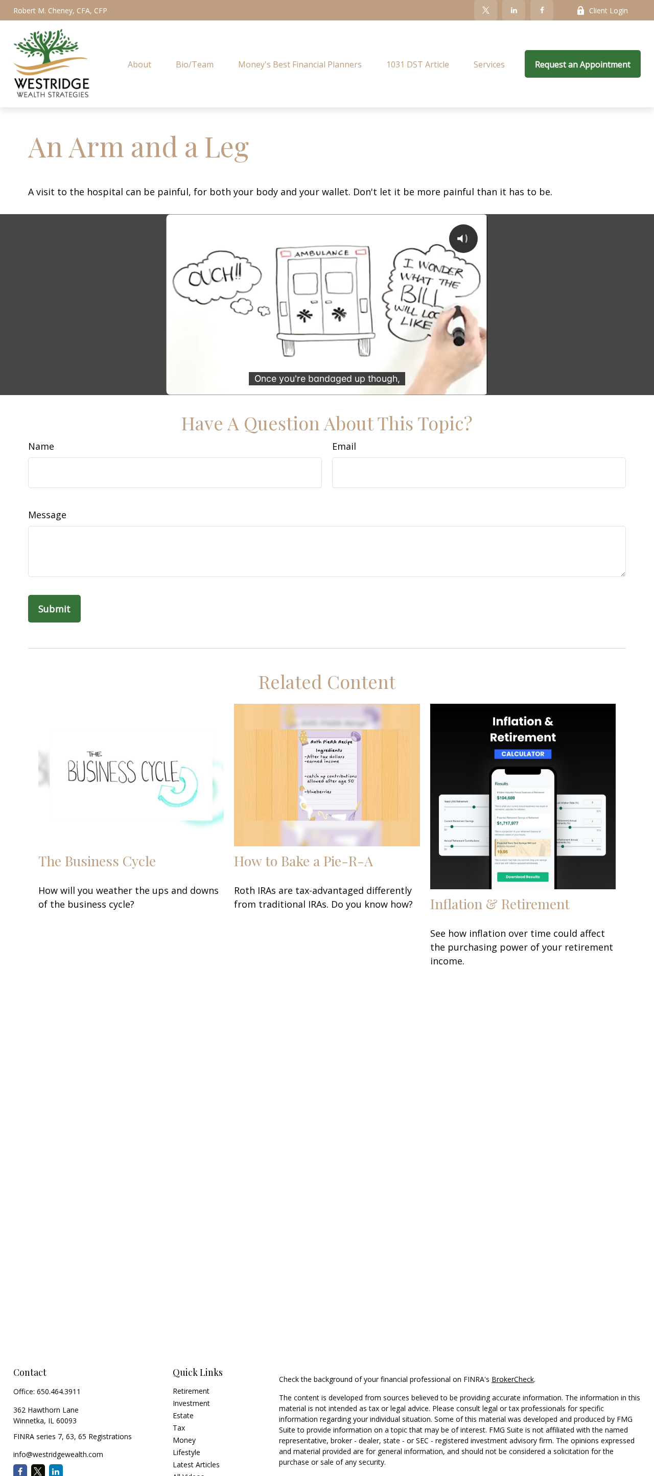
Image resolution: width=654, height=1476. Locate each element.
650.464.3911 (59, 1391)
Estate (183, 1415)
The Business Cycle (97, 860)
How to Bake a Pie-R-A (303, 860)
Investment (191, 1403)
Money (184, 1440)
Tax (179, 1428)
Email (344, 446)
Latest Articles (196, 1464)
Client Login (608, 10)
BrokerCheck (513, 1379)
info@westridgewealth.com (58, 1454)
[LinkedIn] (513, 10)
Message (47, 515)
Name (41, 446)
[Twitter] (485, 10)
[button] (139, 64)
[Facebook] (541, 10)
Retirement (191, 1391)
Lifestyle (186, 1452)
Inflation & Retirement (500, 903)
